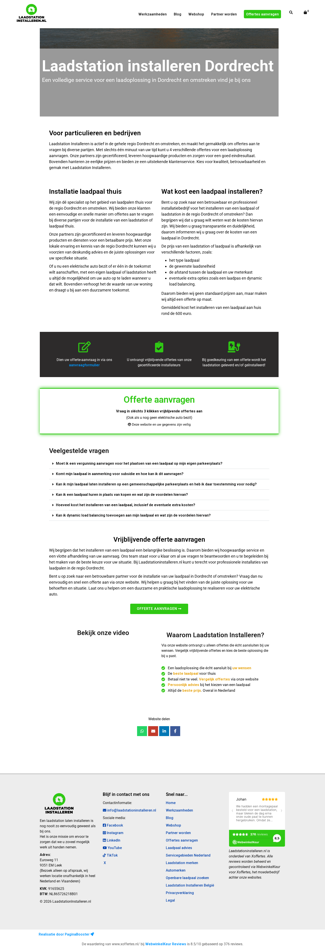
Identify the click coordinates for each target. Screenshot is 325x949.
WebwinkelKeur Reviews (165, 944)
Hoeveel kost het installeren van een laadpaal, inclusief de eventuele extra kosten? (125, 505)
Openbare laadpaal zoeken (187, 878)
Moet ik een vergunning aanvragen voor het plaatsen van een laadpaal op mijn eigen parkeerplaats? (139, 463)
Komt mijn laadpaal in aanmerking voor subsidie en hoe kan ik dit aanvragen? (120, 474)
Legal (170, 900)
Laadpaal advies (179, 848)
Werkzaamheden (152, 14)
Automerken (175, 870)
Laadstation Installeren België (190, 885)
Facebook (114, 825)
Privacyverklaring (180, 893)
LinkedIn (113, 840)
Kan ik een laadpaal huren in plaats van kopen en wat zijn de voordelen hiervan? (122, 494)
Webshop (196, 14)
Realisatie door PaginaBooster (64, 934)
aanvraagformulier (84, 365)
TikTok (112, 855)
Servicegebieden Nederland (188, 855)
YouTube (114, 848)
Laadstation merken (182, 863)
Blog (177, 14)
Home (171, 803)
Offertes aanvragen (262, 14)
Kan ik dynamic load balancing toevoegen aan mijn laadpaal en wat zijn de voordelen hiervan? (133, 515)
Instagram (114, 833)
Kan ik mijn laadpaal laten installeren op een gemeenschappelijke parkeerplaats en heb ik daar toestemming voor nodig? (156, 484)
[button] (159, 464)
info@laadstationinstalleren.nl (131, 810)
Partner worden (224, 14)
